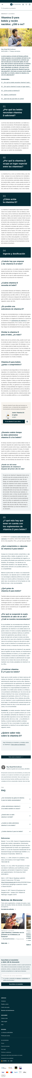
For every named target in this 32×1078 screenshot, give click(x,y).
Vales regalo (4, 1021)
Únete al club (4, 1018)
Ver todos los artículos (7, 909)
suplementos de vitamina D (19, 320)
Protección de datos (5, 1046)
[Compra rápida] (27, 421)
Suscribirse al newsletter (16, 984)
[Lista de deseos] (26, 4)
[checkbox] (2, 978)
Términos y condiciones (6, 1052)
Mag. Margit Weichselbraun (8, 49)
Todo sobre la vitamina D (15, 757)
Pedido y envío (4, 1004)
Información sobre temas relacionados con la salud (11, 1055)
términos (19, 978)
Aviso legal (3, 1049)
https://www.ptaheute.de (8, 882)
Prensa (2, 1043)
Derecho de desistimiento (7, 1010)
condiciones (25, 978)
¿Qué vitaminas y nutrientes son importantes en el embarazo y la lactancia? (12, 934)
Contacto (3, 1001)
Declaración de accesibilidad (7, 1058)
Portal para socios (5, 1035)
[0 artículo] (29, 4)
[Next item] (30, 922)
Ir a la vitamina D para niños (13, 421)
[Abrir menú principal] (2, 4)
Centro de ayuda (5, 1007)
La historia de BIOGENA (7, 1032)
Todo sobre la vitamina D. (18, 744)
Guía (2, 1024)
